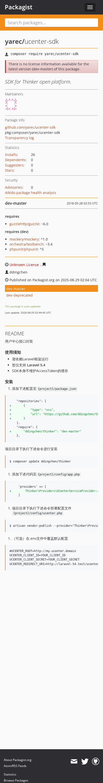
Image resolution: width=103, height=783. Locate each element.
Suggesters (14, 165)
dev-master (15, 288)
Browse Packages (16, 780)
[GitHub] (95, 761)
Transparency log (19, 137)
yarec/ (14, 41)
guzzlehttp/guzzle (24, 223)
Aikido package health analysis (30, 192)
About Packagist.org (18, 760)
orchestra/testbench (27, 244)
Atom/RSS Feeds (15, 766)
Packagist (18, 7)
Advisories (13, 187)
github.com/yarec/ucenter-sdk (30, 127)
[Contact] (74, 761)
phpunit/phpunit (24, 249)
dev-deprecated (19, 295)
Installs (11, 154)
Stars (9, 170)
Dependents (15, 159)
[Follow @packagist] (84, 761)
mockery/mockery (24, 239)
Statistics (10, 774)
